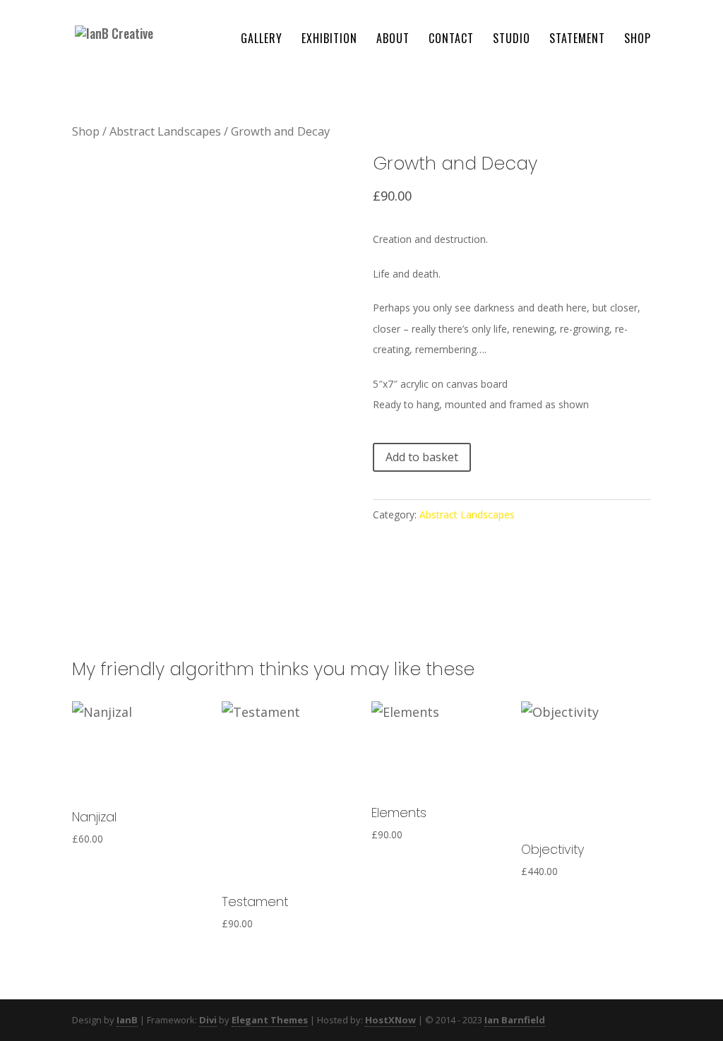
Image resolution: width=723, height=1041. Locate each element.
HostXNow (390, 1019)
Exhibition (329, 40)
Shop (637, 40)
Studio (511, 40)
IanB (127, 1019)
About (393, 40)
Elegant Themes (270, 1019)
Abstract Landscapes (165, 131)
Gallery (261, 40)
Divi (208, 1019)
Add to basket (422, 457)
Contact (451, 40)
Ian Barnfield (514, 1019)
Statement (577, 40)
